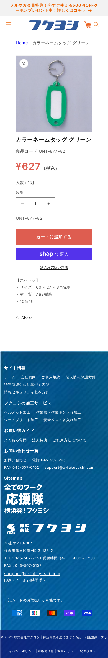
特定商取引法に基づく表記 (26, 384)
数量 (19, 192)
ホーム (10, 377)
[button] (9, 25)
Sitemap (13, 478)
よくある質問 (15, 440)
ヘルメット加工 (17, 412)
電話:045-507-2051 (50, 460)
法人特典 (39, 440)
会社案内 (28, 377)
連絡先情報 (46, 651)
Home (22, 42)
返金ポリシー (67, 651)
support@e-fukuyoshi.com (69, 467)
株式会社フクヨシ (27, 637)
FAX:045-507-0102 (21, 467)
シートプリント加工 (21, 420)
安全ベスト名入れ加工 (62, 420)
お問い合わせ (15, 460)
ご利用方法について (69, 440)
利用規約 (91, 637)
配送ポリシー (89, 651)
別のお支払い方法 (54, 267)
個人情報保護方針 (81, 377)
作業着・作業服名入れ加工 (58, 412)
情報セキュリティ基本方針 (26, 392)
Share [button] (27, 317)
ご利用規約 (50, 377)
